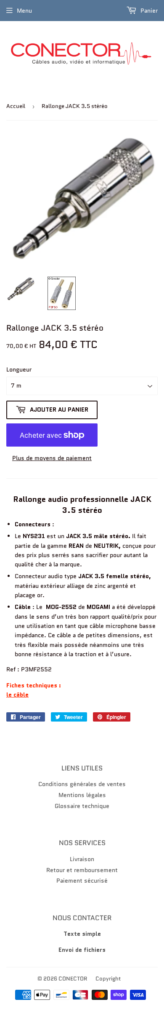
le (9, 694)
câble (21, 694)
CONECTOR (72, 979)
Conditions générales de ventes (82, 784)
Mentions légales (82, 795)
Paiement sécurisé (82, 880)
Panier (148, 10)
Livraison (82, 859)
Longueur (19, 369)
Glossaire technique (82, 806)
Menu (24, 10)
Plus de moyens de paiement (52, 458)
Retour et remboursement (82, 870)
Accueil (15, 106)
